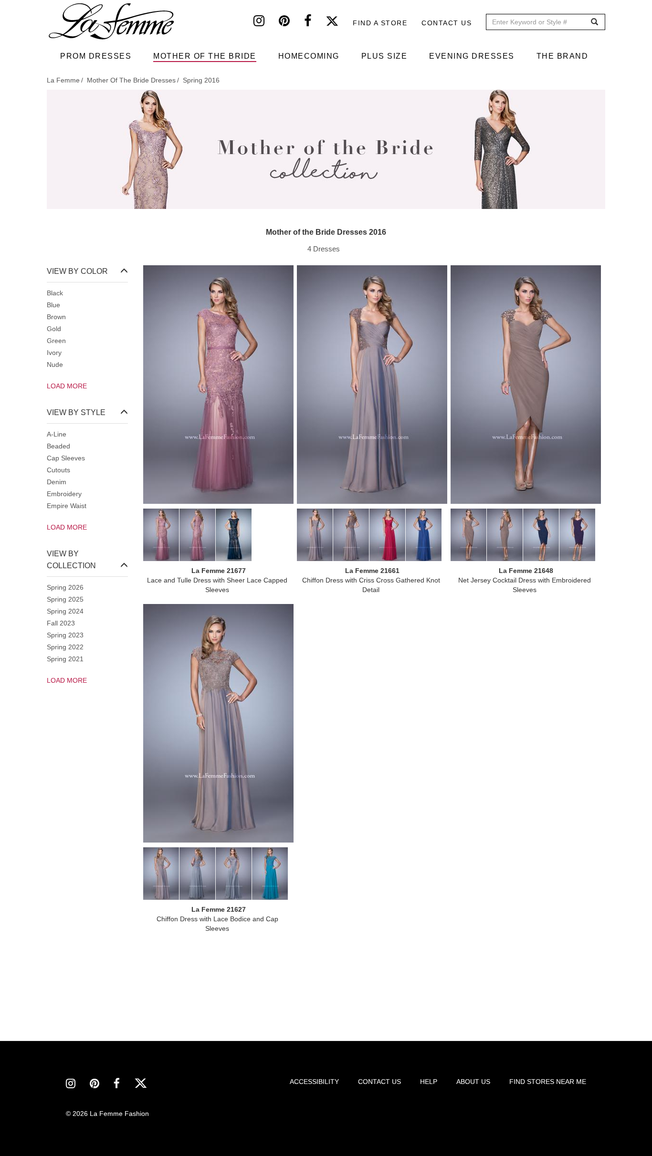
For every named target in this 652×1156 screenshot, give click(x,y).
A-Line (56, 434)
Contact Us (446, 23)
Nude (55, 364)
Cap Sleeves (66, 458)
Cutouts (58, 470)
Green (56, 340)
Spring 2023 (65, 635)
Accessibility (314, 1081)
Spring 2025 (65, 599)
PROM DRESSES (95, 56)
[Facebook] (315, 23)
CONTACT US (379, 1081)
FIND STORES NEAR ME (547, 1081)
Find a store (380, 23)
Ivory (54, 352)
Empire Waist (66, 506)
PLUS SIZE (384, 56)
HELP (428, 1081)
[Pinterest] (291, 23)
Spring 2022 (65, 647)
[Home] (112, 21)
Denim (56, 482)
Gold (54, 329)
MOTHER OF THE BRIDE (204, 56)
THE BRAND (562, 56)
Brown (56, 317)
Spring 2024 (65, 611)
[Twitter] (339, 23)
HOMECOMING (308, 56)
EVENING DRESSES (472, 56)
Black (55, 293)
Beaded (58, 446)
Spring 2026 (65, 587)
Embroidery (64, 494)
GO (594, 22)
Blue (53, 305)
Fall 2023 (61, 623)
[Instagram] (266, 23)
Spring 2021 (65, 659)
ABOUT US (473, 1081)
